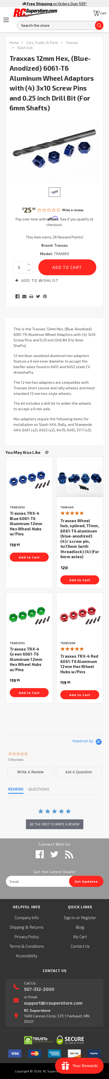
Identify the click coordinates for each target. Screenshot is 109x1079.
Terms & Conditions (27, 946)
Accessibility (27, 955)
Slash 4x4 (25, 48)
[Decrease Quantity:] (29, 270)
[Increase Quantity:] (29, 264)
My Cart (80, 936)
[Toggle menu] (6, 20)
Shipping (17, 927)
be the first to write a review (54, 824)
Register (88, 917)
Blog (80, 927)
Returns (37, 927)
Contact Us (80, 946)
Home (14, 42)
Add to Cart (29, 557)
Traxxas (72, 42)
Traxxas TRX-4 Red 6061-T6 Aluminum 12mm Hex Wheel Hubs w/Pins (79, 664)
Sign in (69, 917)
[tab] (30, 771)
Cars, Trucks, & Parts (42, 42)
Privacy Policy (27, 936)
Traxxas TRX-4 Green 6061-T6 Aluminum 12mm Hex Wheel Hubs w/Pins (26, 659)
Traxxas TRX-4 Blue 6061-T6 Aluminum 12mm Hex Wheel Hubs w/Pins (26, 523)
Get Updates (86, 881)
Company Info (27, 917)
